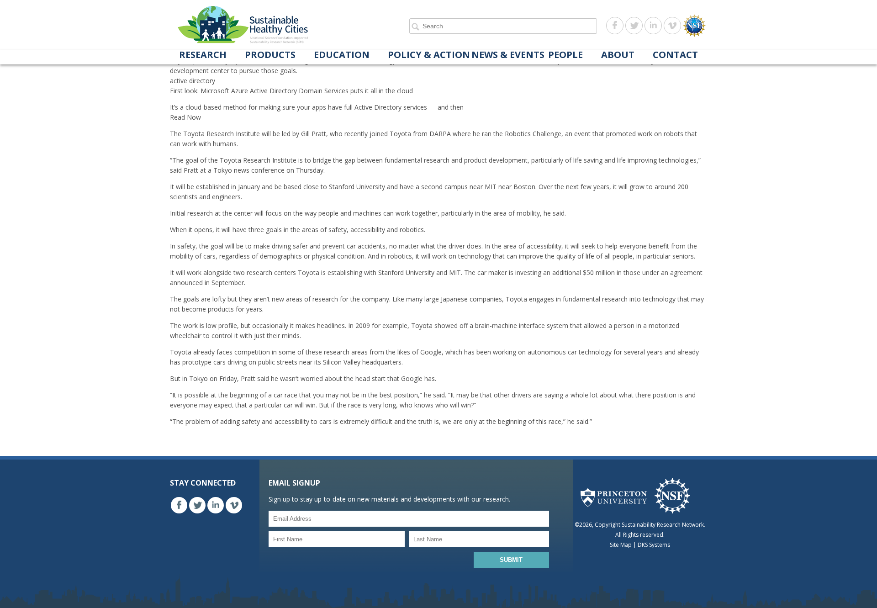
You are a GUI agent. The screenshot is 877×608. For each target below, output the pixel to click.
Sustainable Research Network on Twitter (634, 25)
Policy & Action (429, 55)
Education (342, 55)
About (617, 55)
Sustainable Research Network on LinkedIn (653, 25)
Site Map (621, 545)
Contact (675, 55)
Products (270, 55)
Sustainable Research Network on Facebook (615, 25)
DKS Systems (654, 545)
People (565, 55)
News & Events (507, 55)
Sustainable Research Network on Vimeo (672, 25)
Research (203, 55)
